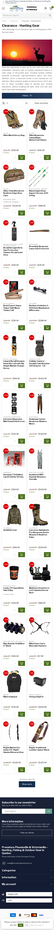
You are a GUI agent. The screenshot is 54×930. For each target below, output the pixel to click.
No (27, 925)
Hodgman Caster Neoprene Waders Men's (38, 421)
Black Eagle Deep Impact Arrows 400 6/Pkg (38, 193)
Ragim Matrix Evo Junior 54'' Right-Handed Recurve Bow (13, 749)
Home (4, 21)
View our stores (27, 832)
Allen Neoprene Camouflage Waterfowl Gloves (38, 137)
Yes (20, 925)
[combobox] (25, 15)
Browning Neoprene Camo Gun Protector (39, 247)
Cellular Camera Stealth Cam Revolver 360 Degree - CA (39, 363)
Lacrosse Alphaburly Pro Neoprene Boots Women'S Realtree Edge (39, 533)
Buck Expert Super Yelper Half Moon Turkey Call (12, 307)
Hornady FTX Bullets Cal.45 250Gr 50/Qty (13, 476)
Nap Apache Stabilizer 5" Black (14, 644)
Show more (27, 784)
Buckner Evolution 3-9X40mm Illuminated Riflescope (39, 307)
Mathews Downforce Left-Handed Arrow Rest (39, 590)
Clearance (14, 21)
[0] (50, 8)
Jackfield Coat (10, 530)
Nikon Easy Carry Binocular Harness (37, 644)
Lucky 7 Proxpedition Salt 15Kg (13, 589)
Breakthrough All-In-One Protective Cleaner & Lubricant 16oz (13, 251)
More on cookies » (37, 925)
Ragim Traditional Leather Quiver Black (39, 748)
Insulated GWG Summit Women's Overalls (37, 477)
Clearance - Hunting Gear (31, 21)
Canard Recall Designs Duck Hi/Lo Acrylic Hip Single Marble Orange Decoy (14, 364)
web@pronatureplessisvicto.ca (19, 863)
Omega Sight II (36, 697)
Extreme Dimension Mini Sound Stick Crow (14, 420)
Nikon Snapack (10, 697)
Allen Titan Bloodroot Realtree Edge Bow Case (13, 193)
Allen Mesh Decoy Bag (14, 135)
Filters (25, 95)
